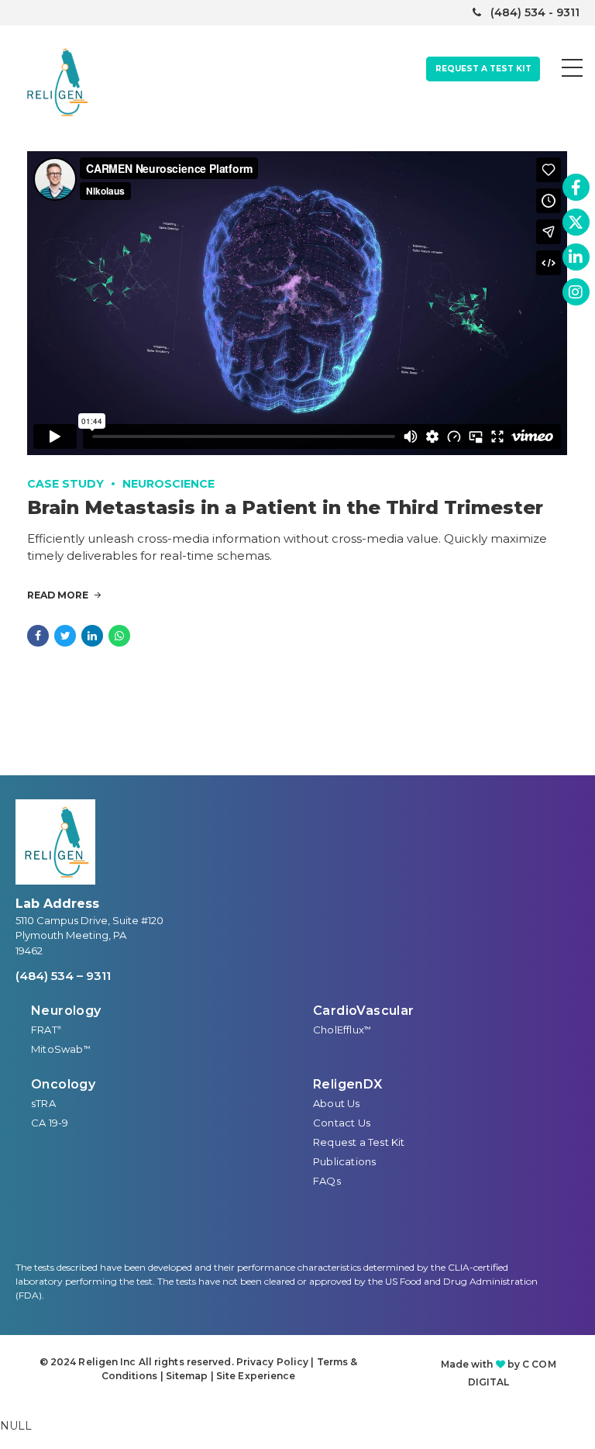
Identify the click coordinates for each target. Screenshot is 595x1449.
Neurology (66, 1010)
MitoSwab (60, 1049)
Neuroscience (168, 484)
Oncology (63, 1084)
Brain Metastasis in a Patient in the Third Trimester (285, 507)
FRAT (46, 1029)
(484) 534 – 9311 (63, 975)
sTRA (43, 1103)
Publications (344, 1161)
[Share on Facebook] (38, 636)
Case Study (65, 484)
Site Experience (256, 1376)
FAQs (327, 1181)
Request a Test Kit (359, 1142)
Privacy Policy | (276, 1362)
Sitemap (187, 1376)
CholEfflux (342, 1029)
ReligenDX (348, 1084)
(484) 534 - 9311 (535, 12)
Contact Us (341, 1122)
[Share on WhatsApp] (119, 636)
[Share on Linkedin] (92, 636)
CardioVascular (363, 1010)
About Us (336, 1103)
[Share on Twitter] (65, 636)
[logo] (55, 842)
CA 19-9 (49, 1122)
